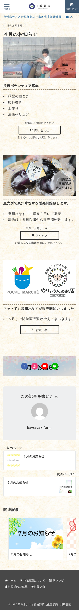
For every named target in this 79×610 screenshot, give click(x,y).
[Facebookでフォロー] (24, 366)
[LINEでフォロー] (54, 366)
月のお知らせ (14, 25)
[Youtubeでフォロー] (44, 366)
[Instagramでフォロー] (34, 366)
